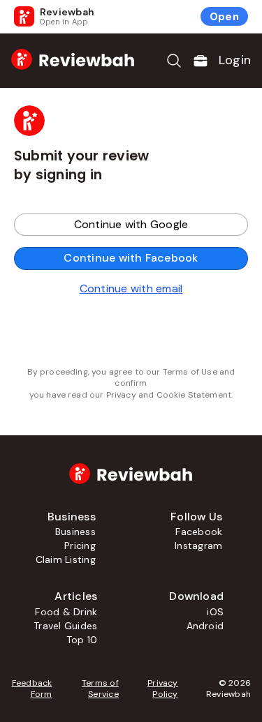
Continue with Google (131, 224)
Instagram (198, 545)
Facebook (198, 531)
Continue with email (131, 288)
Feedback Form (32, 688)
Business (75, 531)
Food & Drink (66, 612)
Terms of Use (190, 371)
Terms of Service (100, 688)
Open (224, 17)
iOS (215, 612)
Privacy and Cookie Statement (168, 394)
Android (205, 625)
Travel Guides (65, 625)
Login (235, 60)
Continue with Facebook (131, 257)
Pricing (80, 545)
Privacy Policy (162, 688)
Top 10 (81, 639)
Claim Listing (66, 559)
